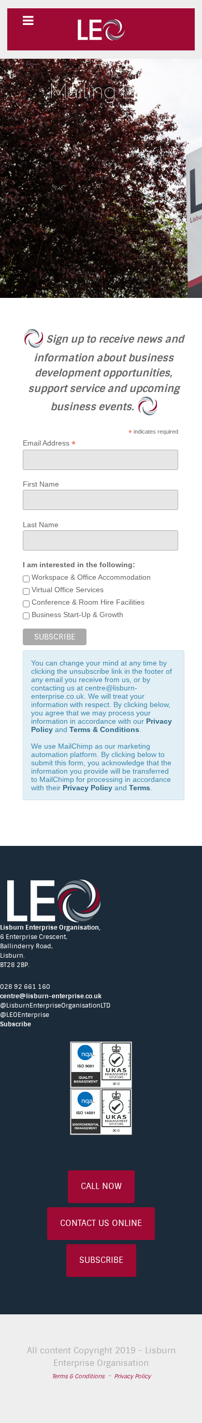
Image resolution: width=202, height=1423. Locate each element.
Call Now (101, 1186)
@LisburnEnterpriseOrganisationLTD (55, 1005)
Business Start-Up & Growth (76, 614)
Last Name (41, 524)
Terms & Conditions (104, 729)
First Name (41, 484)
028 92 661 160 (25, 987)
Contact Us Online (101, 1223)
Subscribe (15, 1024)
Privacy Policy (87, 788)
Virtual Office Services (67, 589)
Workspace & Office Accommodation (90, 577)
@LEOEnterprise (24, 1015)
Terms (139, 788)
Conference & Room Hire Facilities (87, 602)
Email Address (49, 443)
